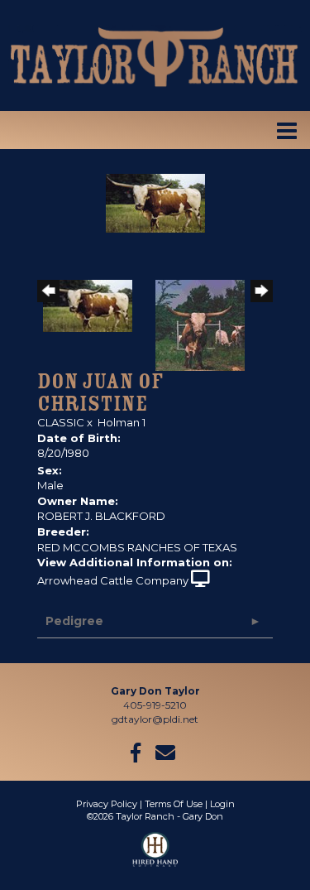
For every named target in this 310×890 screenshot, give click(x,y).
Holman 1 (121, 422)
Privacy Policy (106, 804)
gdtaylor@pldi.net (155, 719)
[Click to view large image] (155, 202)
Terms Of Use (174, 804)
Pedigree (74, 620)
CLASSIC (60, 422)
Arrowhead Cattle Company (112, 580)
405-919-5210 (155, 705)
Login (222, 804)
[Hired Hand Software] (155, 857)
